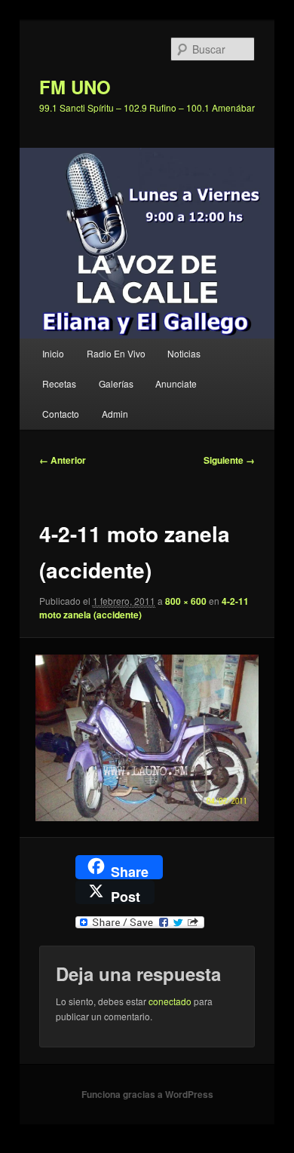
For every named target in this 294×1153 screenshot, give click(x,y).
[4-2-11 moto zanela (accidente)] (146, 738)
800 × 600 (186, 601)
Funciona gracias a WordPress (147, 1094)
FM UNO (75, 87)
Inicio (53, 353)
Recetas (59, 383)
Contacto (60, 413)
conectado (170, 1001)
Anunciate (176, 383)
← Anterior (62, 460)
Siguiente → (229, 460)
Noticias (184, 353)
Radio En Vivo (116, 353)
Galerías (116, 383)
